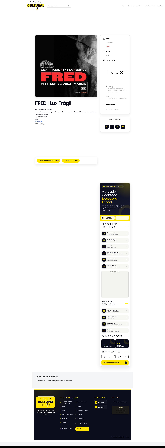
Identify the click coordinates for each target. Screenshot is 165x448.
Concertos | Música (113, 109)
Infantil (64, 410)
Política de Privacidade (120, 402)
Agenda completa (109, 218)
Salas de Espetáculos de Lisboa (82, 423)
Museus (64, 422)
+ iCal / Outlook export (71, 160)
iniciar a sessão (46, 381)
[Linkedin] (117, 127)
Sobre (117, 397)
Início (123, 6)
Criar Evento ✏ (149, 6)
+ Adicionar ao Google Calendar (49, 160)
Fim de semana (123, 218)
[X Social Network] (112, 127)
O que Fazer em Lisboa (117, 437)
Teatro (79, 407)
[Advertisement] (82, 20)
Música (64, 407)
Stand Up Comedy (82, 410)
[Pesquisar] (69, 6)
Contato (160, 6)
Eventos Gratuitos (67, 414)
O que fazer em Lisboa (71, 397)
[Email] (123, 127)
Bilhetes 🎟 (38, 122)
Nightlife (64, 418)
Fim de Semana (81, 402)
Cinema (79, 414)
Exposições (80, 418)
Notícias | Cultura (67, 428)
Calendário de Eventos (67, 402)
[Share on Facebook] (107, 127)
